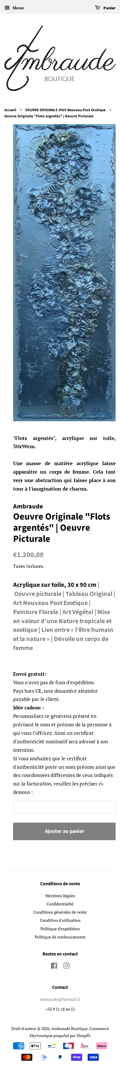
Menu (17, 8)
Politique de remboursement (60, 937)
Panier (109, 8)
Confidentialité (60, 904)
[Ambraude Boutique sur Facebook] (54, 966)
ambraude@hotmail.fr (60, 999)
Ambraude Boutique (69, 1028)
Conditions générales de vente (60, 912)
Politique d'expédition (60, 928)
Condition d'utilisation (60, 920)
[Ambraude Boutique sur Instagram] (66, 966)
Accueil (10, 110)
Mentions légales (60, 895)
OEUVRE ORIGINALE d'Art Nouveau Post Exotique (65, 110)
